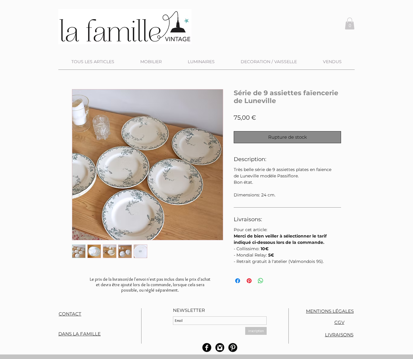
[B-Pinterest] (232, 347)
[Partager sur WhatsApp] (260, 280)
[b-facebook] (206, 347)
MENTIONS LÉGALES (330, 311)
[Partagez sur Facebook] (237, 280)
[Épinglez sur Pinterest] (249, 280)
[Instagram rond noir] (219, 347)
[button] (350, 23)
